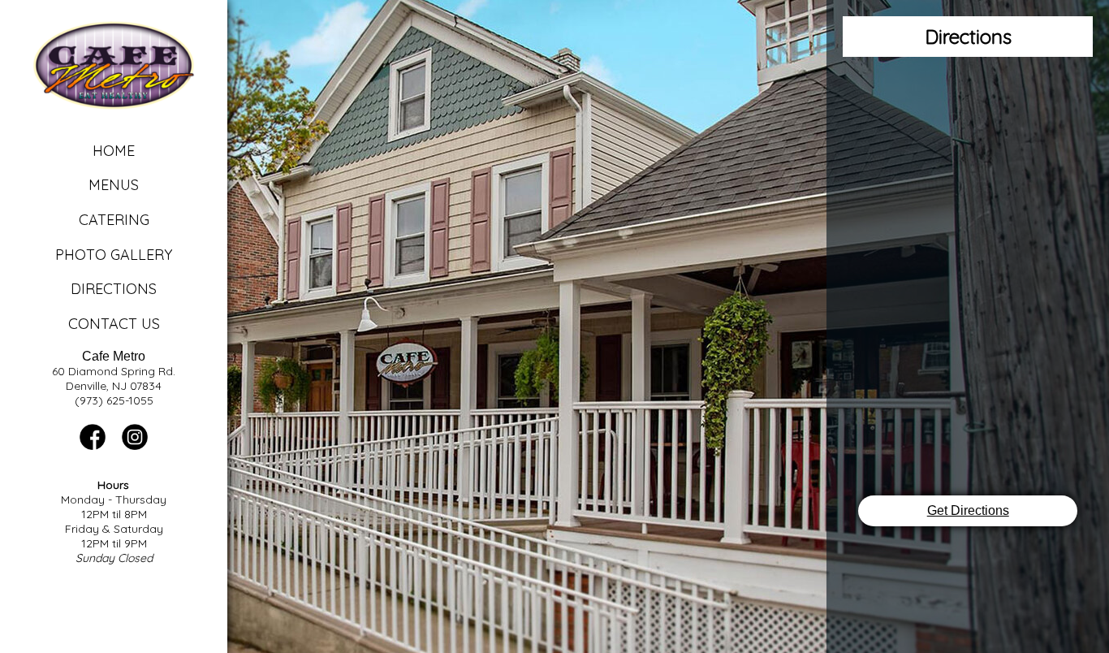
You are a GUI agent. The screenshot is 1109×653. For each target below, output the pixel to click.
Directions (114, 288)
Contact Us (114, 323)
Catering (114, 219)
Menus (113, 184)
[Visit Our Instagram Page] (135, 445)
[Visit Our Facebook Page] (93, 445)
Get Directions (968, 510)
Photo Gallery (113, 254)
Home (114, 150)
